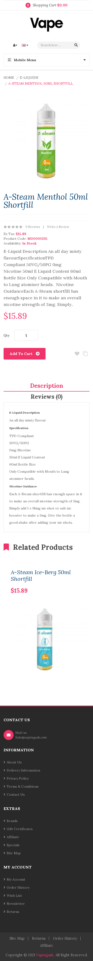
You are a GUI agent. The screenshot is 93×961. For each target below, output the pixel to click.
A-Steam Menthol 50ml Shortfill (40, 83)
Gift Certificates (20, 829)
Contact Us (16, 794)
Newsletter (16, 903)
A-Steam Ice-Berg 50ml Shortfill (41, 575)
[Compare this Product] (70, 583)
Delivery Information (23, 770)
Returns (13, 912)
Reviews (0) (46, 396)
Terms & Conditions (23, 786)
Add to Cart (21, 353)
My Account (16, 879)
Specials (13, 845)
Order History (18, 887)
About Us (14, 762)
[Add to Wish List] (78, 583)
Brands (12, 821)
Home (9, 77)
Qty (6, 335)
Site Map (14, 853)
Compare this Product (85, 354)
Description (46, 385)
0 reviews (33, 226)
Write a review (58, 226)
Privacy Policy (18, 778)
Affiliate (13, 837)
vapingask (44, 955)
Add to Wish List (77, 354)
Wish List (14, 895)
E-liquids (29, 77)
